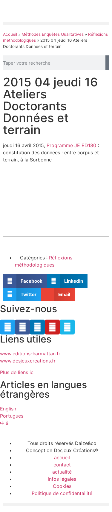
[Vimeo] (67, 327)
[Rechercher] (107, 62)
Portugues (11, 416)
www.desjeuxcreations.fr (28, 361)
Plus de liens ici (17, 372)
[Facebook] (22, 327)
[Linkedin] (37, 327)
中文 (5, 423)
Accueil (10, 34)
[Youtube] (52, 327)
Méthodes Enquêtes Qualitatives (53, 34)
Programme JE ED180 (71, 145)
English (8, 409)
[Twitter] (7, 327)
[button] (56, 23)
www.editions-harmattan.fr (30, 354)
